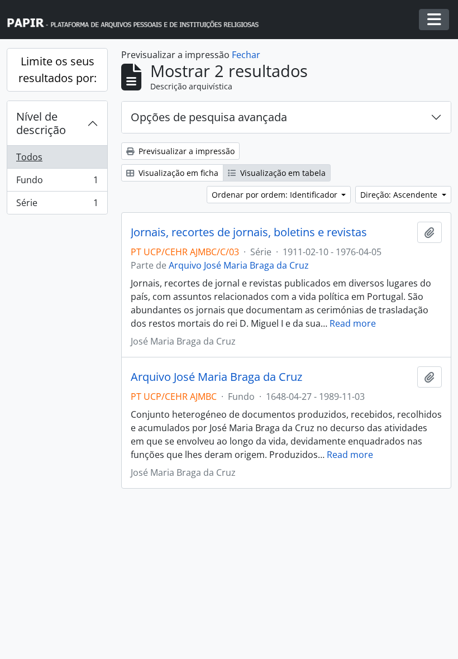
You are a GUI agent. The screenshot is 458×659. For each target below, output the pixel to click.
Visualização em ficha (177, 173)
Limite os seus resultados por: (57, 69)
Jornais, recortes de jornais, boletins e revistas (249, 232)
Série (57, 205)
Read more (353, 323)
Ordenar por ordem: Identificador (276, 194)
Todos (29, 157)
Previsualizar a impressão (185, 151)
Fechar (246, 55)
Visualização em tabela (282, 173)
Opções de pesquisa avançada (209, 117)
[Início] (138, 20)
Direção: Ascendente (400, 194)
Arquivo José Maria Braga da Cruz (239, 265)
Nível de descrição (41, 123)
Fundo (57, 183)
